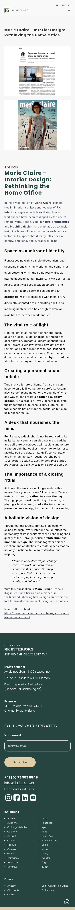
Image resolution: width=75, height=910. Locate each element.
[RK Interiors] (16, 10)
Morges (46, 818)
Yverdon (46, 858)
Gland (10, 853)
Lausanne (12, 862)
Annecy (11, 885)
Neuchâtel (47, 822)
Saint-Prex (47, 836)
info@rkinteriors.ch (19, 782)
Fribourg (12, 844)
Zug (44, 862)
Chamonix (13, 890)
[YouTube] (33, 797)
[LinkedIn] (25, 797)
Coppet (11, 836)
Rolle (44, 831)
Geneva (11, 849)
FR (57, 5)
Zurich (45, 866)
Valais (45, 844)
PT (69, 5)
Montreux (12, 866)
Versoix (46, 849)
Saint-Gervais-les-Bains (55, 885)
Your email (12, 735)
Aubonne (12, 822)
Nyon (44, 827)
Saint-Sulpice (49, 840)
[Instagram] (8, 797)
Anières (11, 818)
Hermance (13, 858)
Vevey (45, 853)
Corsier (11, 840)
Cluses (11, 894)
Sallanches (48, 890)
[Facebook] (16, 797)
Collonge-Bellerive (17, 827)
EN (63, 5)
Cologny (12, 831)
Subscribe (20, 762)
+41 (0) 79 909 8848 (21, 777)
